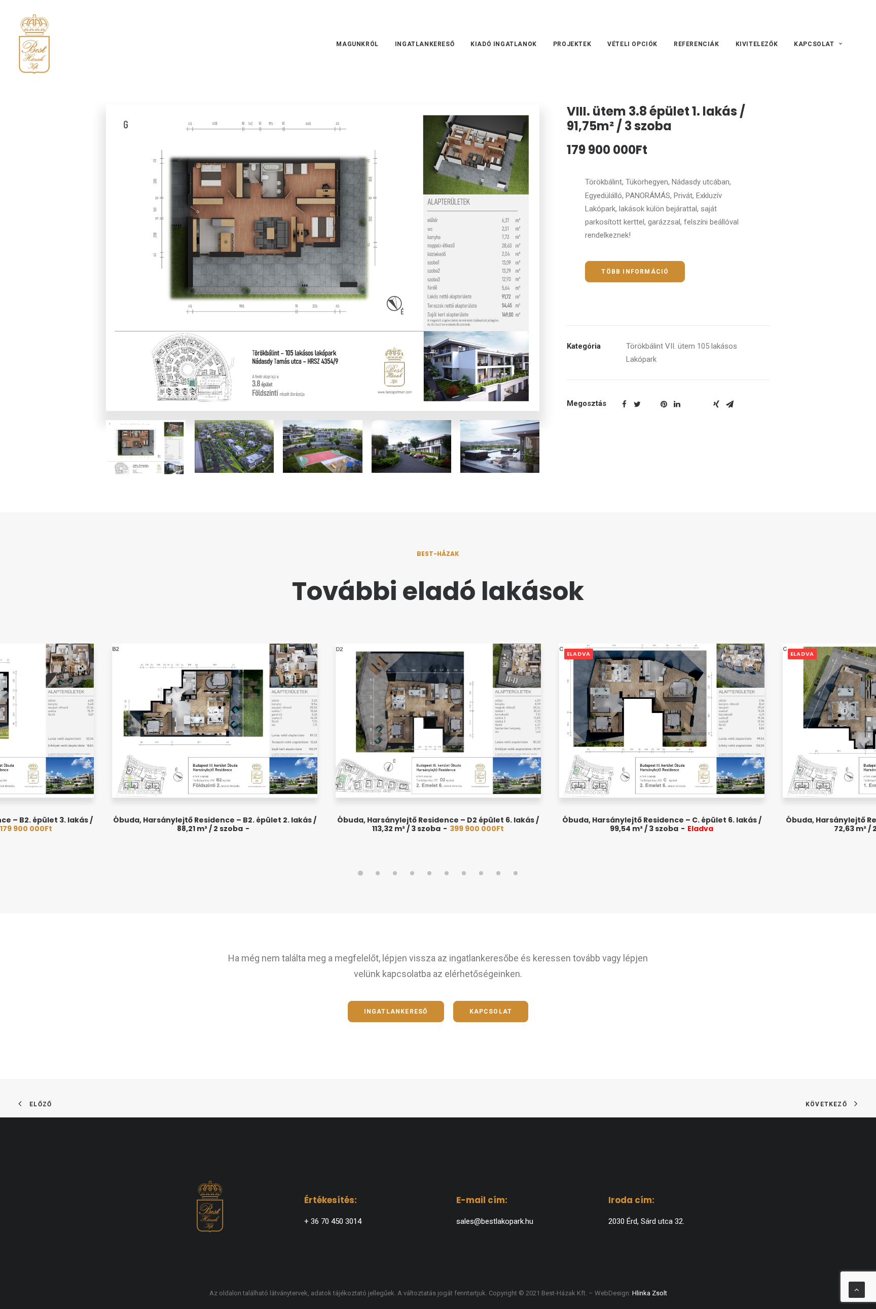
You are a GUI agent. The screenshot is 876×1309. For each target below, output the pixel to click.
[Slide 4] (412, 873)
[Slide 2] (377, 873)
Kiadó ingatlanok (503, 44)
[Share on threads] (650, 401)
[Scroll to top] (857, 1289)
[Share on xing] (716, 404)
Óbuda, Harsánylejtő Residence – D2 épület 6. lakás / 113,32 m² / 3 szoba (438, 824)
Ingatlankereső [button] (396, 1011)
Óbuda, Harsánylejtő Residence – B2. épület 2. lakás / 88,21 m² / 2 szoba (214, 824)
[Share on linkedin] (677, 404)
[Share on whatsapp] (690, 401)
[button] (323, 257)
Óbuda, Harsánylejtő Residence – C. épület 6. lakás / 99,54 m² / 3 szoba (661, 824)
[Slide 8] (481, 873)
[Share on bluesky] (703, 401)
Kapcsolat (814, 44)
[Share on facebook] (624, 404)
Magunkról (357, 44)
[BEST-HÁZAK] (34, 44)
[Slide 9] (498, 873)
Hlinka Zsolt (649, 1293)
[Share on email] (729, 404)
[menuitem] (360, 44)
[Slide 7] (463, 873)
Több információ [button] (635, 271)
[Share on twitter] (637, 404)
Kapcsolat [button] (491, 1011)
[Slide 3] (395, 873)
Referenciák (696, 44)
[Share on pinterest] (664, 404)
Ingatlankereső (424, 44)
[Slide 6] (446, 873)
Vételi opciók (632, 44)
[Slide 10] (515, 873)
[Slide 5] (429, 873)
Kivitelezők (757, 44)
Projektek (572, 44)
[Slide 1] (360, 873)
